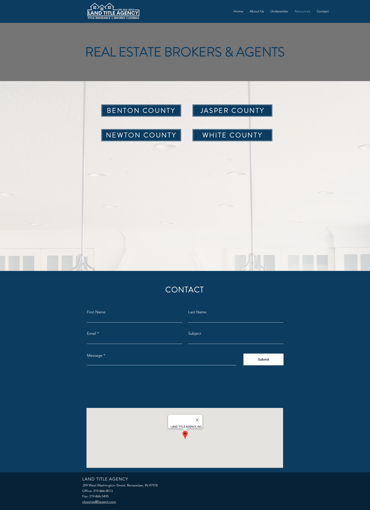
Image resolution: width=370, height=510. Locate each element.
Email (91, 333)
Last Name (197, 312)
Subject (194, 333)
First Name (96, 312)
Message (94, 355)
